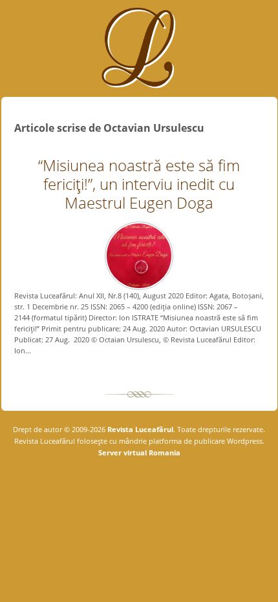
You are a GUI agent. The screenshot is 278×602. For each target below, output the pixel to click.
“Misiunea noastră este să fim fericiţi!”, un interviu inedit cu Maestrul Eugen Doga (139, 183)
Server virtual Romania (139, 452)
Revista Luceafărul (139, 429)
